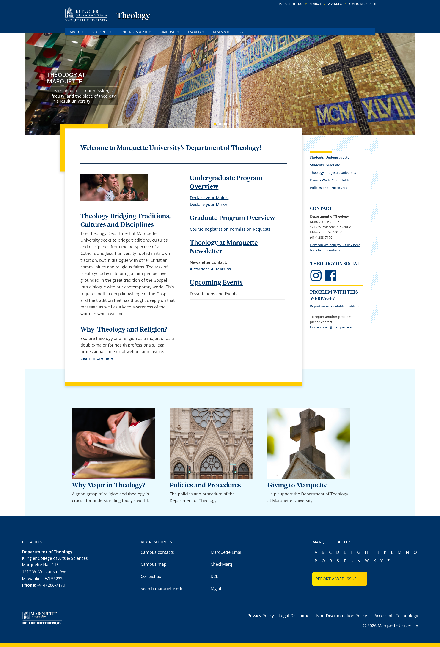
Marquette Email (226, 552)
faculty (194, 32)
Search (315, 3)
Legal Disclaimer (295, 615)
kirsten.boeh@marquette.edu (333, 327)
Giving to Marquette (297, 485)
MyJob (217, 588)
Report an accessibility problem (334, 306)
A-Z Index (335, 3)
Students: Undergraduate (329, 157)
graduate (168, 32)
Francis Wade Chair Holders (331, 180)
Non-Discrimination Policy (341, 615)
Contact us (151, 576)
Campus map (153, 564)
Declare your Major (209, 197)
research (221, 32)
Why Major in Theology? (108, 485)
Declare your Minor (209, 204)
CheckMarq (221, 564)
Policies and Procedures (328, 188)
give (241, 32)
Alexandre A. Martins (210, 269)
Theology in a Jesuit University (333, 172)
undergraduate (134, 32)
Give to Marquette (363, 3)
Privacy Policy (261, 615)
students (100, 32)
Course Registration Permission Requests (230, 229)
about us (72, 90)
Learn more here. (97, 358)
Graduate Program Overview (232, 218)
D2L (214, 576)
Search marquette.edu (162, 588)
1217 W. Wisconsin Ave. (45, 571)
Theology (133, 16)
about (75, 32)
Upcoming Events (216, 282)
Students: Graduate (325, 165)
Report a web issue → (339, 578)
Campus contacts (157, 552)
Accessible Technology (396, 615)
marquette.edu (290, 3)
